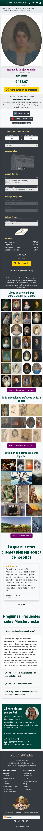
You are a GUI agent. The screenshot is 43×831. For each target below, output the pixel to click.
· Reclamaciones (8, 789)
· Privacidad (6, 784)
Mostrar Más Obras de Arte (21, 536)
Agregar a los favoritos (23, 119)
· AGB (5, 781)
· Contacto (6, 776)
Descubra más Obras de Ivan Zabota (21, 445)
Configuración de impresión (23, 89)
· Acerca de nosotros (9, 792)
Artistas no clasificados (27, 8)
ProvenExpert (17, 595)
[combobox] (21, 145)
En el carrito (22, 263)
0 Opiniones (26, 123)
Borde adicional (9, 143)
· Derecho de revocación (10, 786)
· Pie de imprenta (8, 778)
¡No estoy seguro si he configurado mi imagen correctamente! (21, 693)
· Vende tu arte (27, 776)
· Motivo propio (27, 773)
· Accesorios (26, 786)
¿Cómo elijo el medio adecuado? (18, 683)
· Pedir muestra (27, 789)
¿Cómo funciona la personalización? (20, 631)
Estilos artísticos (12, 8)
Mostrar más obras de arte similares (21, 390)
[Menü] (2, 3)
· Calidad (25, 778)
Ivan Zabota (7, 11)
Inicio (3, 8)
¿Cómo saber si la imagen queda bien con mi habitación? (20, 674)
